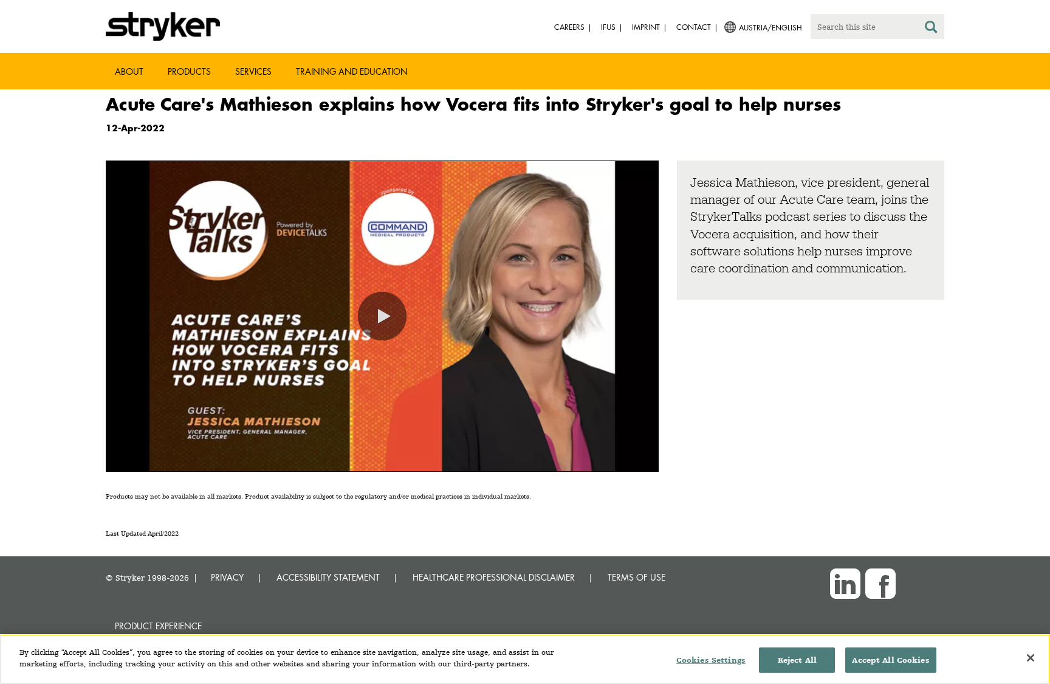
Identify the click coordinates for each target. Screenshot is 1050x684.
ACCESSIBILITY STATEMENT (328, 577)
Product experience (158, 626)
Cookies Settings (711, 660)
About (129, 71)
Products (189, 71)
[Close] (1030, 657)
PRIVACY (227, 577)
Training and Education (352, 71)
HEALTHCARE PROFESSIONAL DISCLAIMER (494, 577)
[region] (525, 659)
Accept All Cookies (890, 660)
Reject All (797, 660)
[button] (382, 316)
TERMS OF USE (636, 577)
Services (253, 71)
